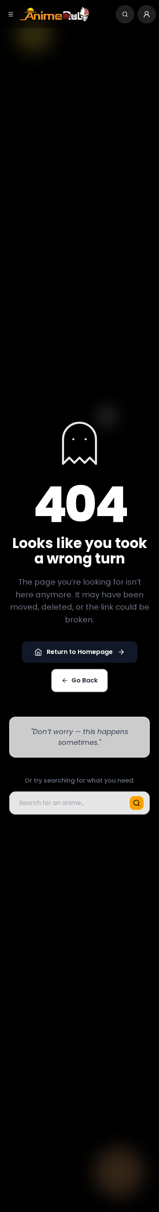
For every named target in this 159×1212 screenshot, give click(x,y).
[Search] (125, 14)
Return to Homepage (80, 651)
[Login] (146, 14)
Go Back (84, 680)
